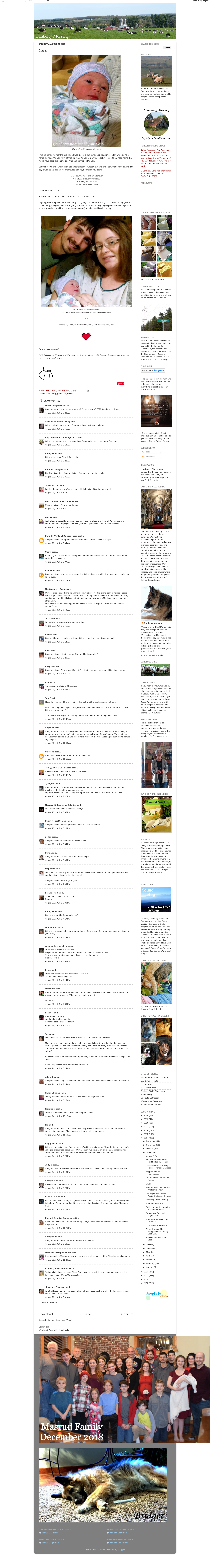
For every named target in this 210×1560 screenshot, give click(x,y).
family (53, 393)
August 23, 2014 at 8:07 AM (57, 562)
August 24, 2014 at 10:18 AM (58, 1116)
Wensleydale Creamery (151, 1101)
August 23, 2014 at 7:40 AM (57, 527)
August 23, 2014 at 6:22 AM (57, 461)
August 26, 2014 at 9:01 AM (57, 1297)
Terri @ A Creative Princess (58, 768)
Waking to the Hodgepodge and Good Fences (158, 1208)
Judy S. (48, 1165)
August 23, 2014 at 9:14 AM (57, 642)
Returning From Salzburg (157, 1200)
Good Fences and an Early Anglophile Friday (158, 1188)
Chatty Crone (51, 1181)
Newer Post (46, 1314)
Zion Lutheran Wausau (151, 1105)
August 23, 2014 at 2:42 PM (57, 796)
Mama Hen (50, 989)
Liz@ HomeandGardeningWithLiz (61, 437)
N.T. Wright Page (148, 1088)
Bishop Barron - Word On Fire (154, 1077)
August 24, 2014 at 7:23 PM (57, 1188)
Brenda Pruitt (51, 893)
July (148, 1244)
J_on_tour (50, 784)
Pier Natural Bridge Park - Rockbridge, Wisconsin (157, 1161)
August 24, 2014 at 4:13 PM (57, 1172)
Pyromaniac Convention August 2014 (156, 1214)
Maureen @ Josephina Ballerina (60, 805)
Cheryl (48, 552)
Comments (149, 457)
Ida (46, 1125)
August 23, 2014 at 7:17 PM (57, 919)
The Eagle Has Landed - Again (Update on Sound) (158, 1195)
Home (87, 1314)
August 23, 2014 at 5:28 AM (57, 413)
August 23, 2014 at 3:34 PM (57, 844)
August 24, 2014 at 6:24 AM (57, 1068)
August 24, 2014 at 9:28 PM (57, 1209)
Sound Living (146, 1094)
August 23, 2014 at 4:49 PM (57, 884)
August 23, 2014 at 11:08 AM (58, 743)
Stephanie (50, 869)
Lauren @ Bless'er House (57, 1268)
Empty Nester (51, 1143)
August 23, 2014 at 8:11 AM (57, 580)
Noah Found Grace (154, 1203)
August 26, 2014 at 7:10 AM (57, 1279)
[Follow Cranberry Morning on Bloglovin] (153, 372)
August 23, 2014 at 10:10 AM (58, 674)
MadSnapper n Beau (55, 589)
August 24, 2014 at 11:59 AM (58, 1135)
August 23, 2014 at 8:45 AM (57, 626)
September (151, 1152)
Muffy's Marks (52, 927)
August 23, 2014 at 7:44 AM (57, 543)
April (148, 1256)
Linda (48, 682)
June (148, 1248)
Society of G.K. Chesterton (153, 1091)
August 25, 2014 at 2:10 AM (57, 1244)
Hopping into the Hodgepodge (153, 1173)
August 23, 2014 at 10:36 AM (58, 690)
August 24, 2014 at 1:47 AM (57, 1025)
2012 (146, 1276)
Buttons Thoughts (54, 469)
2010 (146, 1283)
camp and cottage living (57, 946)
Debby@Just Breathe (55, 821)
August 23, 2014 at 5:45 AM (57, 429)
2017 (146, 1127)
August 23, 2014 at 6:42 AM (57, 493)
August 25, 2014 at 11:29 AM (58, 1260)
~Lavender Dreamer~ (55, 1287)
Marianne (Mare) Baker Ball (58, 1253)
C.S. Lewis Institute (149, 1081)
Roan (47, 650)
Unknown (49, 752)
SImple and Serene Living (57, 421)
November (151, 1145)
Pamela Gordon (52, 1197)
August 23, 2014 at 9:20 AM (57, 658)
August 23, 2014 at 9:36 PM (57, 1004)
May (148, 1252)
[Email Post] (88, 390)
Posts (147, 452)
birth (48, 393)
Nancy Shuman (52, 1093)
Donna (48, 853)
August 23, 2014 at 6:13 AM (57, 445)
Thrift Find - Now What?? (157, 1225)
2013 (146, 1272)
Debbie (48, 517)
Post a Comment (49, 1303)
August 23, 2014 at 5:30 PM (57, 903)
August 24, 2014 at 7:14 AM (57, 1084)
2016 (146, 1130)
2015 (146, 1134)
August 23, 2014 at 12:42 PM (58, 775)
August (149, 1156)
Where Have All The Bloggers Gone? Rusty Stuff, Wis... (157, 1231)
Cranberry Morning (153, 623)
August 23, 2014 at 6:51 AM (57, 509)
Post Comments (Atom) (61, 1320)
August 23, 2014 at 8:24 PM (57, 937)
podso (48, 837)
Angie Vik (49, 728)
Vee (47, 1034)
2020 (146, 1115)
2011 (146, 1279)
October (150, 1149)
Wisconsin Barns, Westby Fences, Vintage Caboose (158, 1167)
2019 (146, 1119)
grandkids (61, 393)
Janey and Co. (52, 485)
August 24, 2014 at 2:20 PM (57, 1156)
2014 (146, 1138)
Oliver (70, 393)
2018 (146, 1123)
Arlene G (49, 1077)
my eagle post (55, 358)
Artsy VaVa (50, 666)
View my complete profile (152, 655)
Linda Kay (50, 570)
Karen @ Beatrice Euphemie (58, 1218)
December (151, 1141)
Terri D (48, 698)
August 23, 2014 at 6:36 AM (57, 477)
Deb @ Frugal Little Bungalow (59, 501)
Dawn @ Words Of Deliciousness (61, 536)
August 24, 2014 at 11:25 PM (58, 1228)
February (150, 1263)
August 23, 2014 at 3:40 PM (57, 860)
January (150, 1267)
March (149, 1260)
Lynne (48, 970)
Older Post (127, 1314)
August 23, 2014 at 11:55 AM (58, 759)
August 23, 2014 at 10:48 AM (58, 719)
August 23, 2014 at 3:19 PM (57, 828)
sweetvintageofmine (55, 406)
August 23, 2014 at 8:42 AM (57, 610)
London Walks (147, 1084)
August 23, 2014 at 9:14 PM (57, 980)
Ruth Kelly (50, 1109)
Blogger (121, 1550)
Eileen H (49, 1013)
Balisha (48, 635)
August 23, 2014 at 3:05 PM (57, 812)
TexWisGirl (50, 619)
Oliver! (148, 1184)
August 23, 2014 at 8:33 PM (57, 961)
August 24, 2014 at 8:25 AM (57, 1100)
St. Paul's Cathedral (150, 1098)
